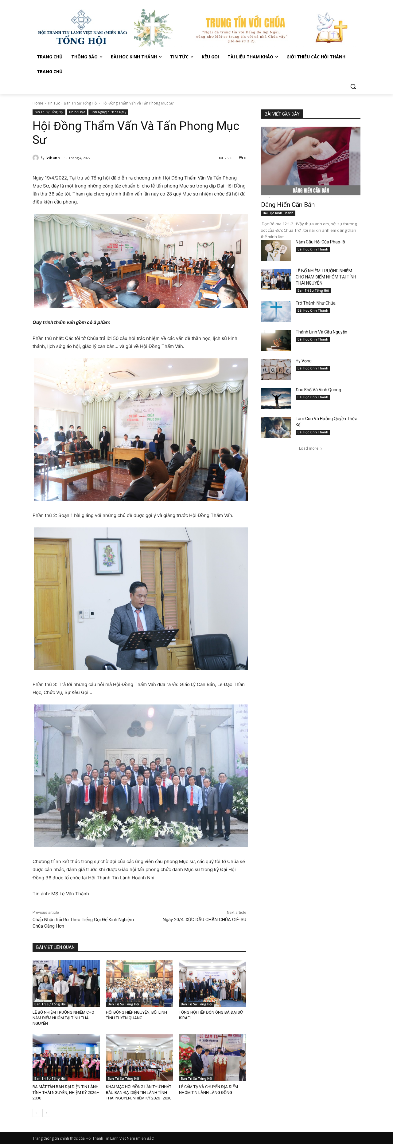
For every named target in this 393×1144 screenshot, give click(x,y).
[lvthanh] (37, 158)
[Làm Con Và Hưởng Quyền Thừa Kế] (276, 427)
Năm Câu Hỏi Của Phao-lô (320, 241)
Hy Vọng (304, 360)
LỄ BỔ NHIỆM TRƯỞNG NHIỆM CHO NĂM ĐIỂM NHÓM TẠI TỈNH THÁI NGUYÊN (63, 1018)
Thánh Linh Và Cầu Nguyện (321, 331)
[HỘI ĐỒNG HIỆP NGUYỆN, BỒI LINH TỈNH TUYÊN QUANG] (139, 983)
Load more (308, 448)
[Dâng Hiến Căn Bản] (310, 162)
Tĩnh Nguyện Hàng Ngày (108, 112)
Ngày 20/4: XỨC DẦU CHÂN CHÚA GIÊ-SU (204, 919)
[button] (353, 86)
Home (38, 103)
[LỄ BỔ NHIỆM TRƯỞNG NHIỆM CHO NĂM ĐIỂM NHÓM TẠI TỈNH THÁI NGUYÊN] (66, 983)
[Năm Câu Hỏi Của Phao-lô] (276, 250)
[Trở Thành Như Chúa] (276, 311)
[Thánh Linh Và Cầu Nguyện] (276, 340)
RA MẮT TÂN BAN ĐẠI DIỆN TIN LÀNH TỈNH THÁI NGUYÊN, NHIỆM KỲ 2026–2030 (66, 1092)
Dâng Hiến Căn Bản (288, 204)
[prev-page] (36, 1113)
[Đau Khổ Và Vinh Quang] (276, 398)
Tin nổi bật (77, 112)
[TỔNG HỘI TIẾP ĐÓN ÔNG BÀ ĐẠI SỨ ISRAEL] (212, 983)
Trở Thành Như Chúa (316, 303)
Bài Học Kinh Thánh (278, 213)
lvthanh (52, 157)
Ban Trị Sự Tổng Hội (81, 103)
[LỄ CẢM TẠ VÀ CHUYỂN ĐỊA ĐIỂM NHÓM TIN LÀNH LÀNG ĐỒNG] (212, 1057)
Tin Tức (53, 103)
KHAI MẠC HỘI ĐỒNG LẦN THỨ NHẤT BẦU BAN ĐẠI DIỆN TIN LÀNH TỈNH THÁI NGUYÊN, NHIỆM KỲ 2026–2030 (138, 1092)
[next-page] (46, 1113)
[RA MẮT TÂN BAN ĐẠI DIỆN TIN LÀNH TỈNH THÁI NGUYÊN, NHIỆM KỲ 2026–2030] (66, 1057)
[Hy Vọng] (276, 369)
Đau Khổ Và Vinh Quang (319, 389)
